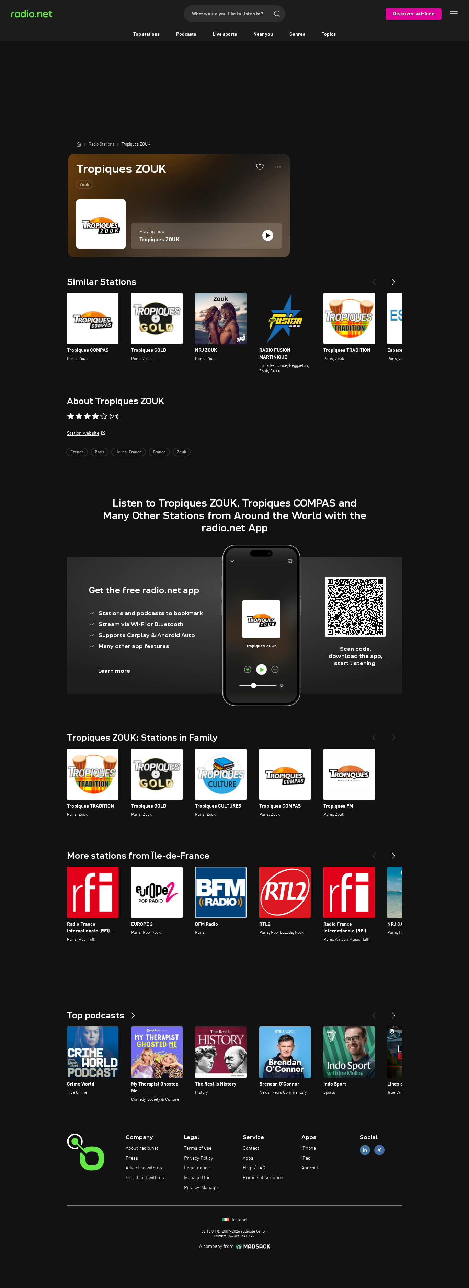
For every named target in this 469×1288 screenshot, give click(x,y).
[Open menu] (454, 14)
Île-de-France (128, 452)
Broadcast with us (145, 1177)
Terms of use (197, 1148)
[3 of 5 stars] (87, 416)
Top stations (146, 34)
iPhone (308, 1148)
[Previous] (374, 279)
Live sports (225, 34)
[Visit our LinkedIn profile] (365, 1149)
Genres (297, 34)
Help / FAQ (254, 1167)
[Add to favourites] (259, 166)
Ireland (238, 1220)
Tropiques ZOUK (159, 240)
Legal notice (197, 1167)
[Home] (78, 144)
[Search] (277, 14)
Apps (248, 1158)
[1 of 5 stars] (71, 416)
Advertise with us (144, 1167)
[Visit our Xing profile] (379, 1149)
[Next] (394, 279)
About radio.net (142, 1148)
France (159, 452)
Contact (251, 1148)
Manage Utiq (197, 1177)
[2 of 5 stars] (79, 416)
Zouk (84, 185)
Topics (329, 34)
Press (132, 1158)
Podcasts (186, 34)
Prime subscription (263, 1177)
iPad (306, 1158)
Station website (83, 433)
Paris (99, 452)
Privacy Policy (198, 1158)
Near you (263, 34)
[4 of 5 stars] (95, 416)
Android (309, 1167)
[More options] (278, 167)
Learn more (114, 670)
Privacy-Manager (202, 1187)
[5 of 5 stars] (104, 416)
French (77, 452)
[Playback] (267, 235)
